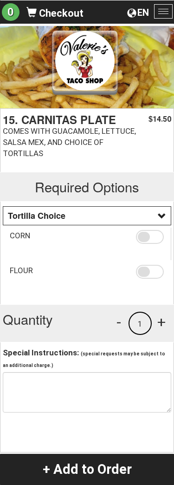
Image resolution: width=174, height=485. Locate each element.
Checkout (60, 13)
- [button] (118, 322)
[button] (150, 237)
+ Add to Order (87, 469)
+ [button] (161, 322)
